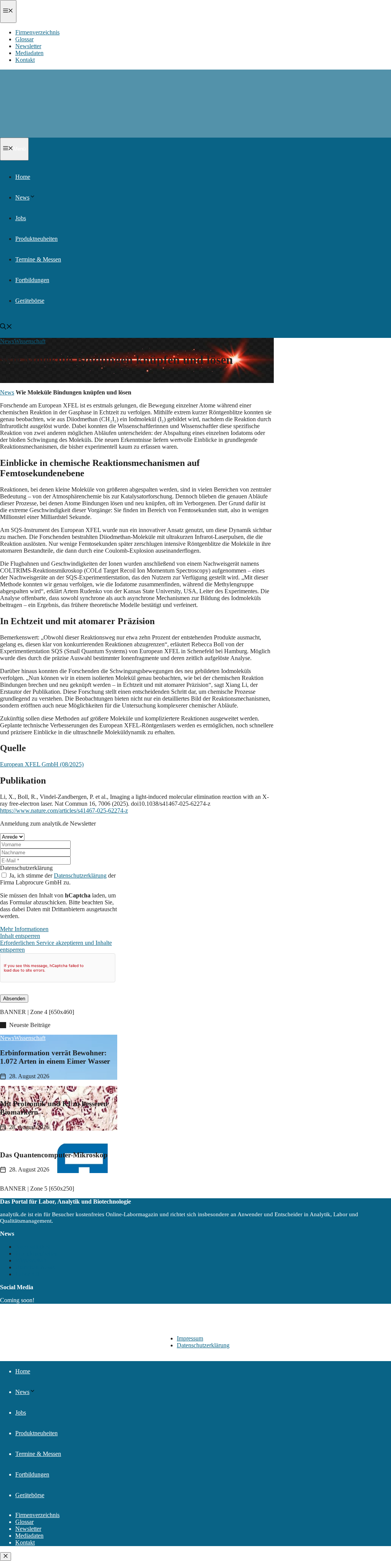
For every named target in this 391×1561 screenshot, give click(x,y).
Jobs (20, 218)
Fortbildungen (32, 280)
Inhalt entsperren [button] (20, 936)
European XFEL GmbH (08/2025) (42, 764)
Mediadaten (29, 53)
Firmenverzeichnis (37, 32)
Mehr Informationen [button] (24, 929)
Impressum (190, 1338)
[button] (32, 197)
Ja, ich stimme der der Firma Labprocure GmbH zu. (58, 879)
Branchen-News (35, 1267)
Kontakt (25, 60)
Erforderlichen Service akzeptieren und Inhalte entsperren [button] (56, 946)
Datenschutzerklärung (26, 868)
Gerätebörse (29, 300)
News (22, 197)
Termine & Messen (38, 259)
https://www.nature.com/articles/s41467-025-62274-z (64, 810)
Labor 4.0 (27, 1274)
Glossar (24, 39)
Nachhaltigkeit (32, 1246)
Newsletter (28, 46)
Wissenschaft (29, 341)
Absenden (14, 998)
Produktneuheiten (36, 238)
